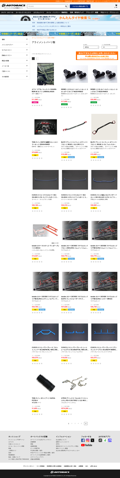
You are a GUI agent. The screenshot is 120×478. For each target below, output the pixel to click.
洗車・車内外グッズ (77, 12)
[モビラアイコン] (110, 440)
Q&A (9, 452)
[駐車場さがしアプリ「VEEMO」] (105, 440)
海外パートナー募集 (62, 448)
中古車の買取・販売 (36, 450)
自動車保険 (33, 446)
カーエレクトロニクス (23, 12)
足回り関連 (51, 38)
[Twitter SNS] (92, 440)
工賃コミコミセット (14, 444)
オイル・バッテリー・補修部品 (57, 12)
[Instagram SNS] (87, 440)
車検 (31, 444)
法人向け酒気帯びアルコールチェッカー (68, 450)
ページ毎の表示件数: (106, 44)
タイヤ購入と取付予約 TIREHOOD (18, 459)
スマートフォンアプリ (37, 457)
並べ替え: (85, 44)
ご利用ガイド (59, 1)
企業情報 (81, 466)
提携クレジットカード (62, 442)
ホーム (34, 38)
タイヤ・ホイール (7, 12)
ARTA (57, 444)
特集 (9, 448)
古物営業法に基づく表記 (70, 466)
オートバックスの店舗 (38, 437)
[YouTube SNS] (86, 445)
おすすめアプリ (104, 437)
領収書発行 (11, 455)
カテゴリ (11, 442)
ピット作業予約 (78, 1)
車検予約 (89, 1)
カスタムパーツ (38, 12)
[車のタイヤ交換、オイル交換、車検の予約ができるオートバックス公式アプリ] (100, 440)
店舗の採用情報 (35, 459)
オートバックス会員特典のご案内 (40, 455)
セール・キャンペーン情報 (16, 446)
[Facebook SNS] (83, 440)
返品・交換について (14, 457)
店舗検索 (67, 1)
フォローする (86, 437)
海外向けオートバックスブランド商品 (67, 446)
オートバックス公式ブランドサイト (105, 1)
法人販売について (61, 439)
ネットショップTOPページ (16, 439)
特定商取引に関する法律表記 (54, 466)
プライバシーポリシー (28, 466)
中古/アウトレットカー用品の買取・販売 (42, 452)
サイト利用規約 (41, 466)
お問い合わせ (93, 466)
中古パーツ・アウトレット (110, 12)
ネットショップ (14, 437)
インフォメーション (63, 437)
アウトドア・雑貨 (92, 12)
